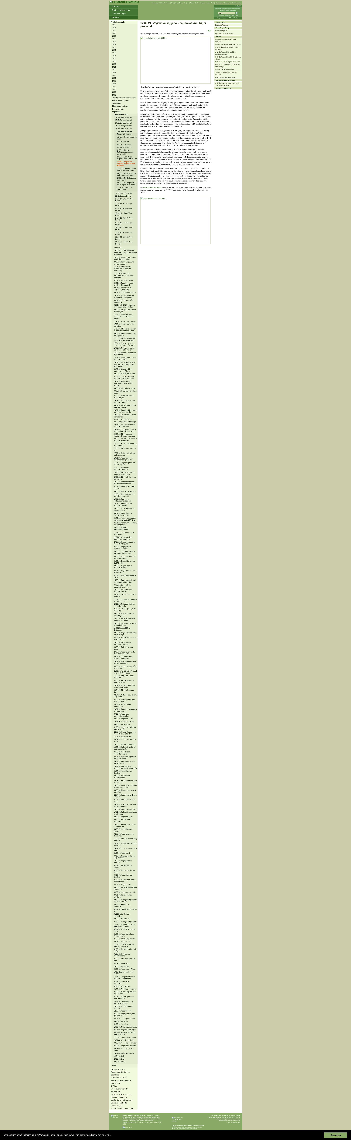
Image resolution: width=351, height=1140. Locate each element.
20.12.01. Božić (119, 1062)
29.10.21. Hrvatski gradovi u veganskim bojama (124, 543)
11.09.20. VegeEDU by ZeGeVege (122, 629)
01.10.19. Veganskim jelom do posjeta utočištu (125, 728)
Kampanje (219, 3)
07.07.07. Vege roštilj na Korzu (125, 1046)
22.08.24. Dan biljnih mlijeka (124, 374)
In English (238, 6)
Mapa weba (221, 15)
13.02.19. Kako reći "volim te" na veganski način (124, 748)
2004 (114, 86)
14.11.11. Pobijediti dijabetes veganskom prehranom (124, 978)
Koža (172, 3)
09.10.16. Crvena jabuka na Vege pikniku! (124, 857)
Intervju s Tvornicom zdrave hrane (127, 138)
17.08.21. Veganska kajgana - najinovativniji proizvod (126, 164)
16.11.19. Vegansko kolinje (124, 722)
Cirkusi (181, 3)
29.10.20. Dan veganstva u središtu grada (124, 615)
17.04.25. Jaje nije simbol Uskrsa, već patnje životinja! (124, 344)
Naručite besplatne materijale (122, 1109)
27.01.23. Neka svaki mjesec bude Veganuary (124, 454)
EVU (135, 1122)
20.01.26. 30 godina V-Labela (125, 293)
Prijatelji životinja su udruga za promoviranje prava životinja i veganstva (227, 9)
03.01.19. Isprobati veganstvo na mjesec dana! (125, 758)
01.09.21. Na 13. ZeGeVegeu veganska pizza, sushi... (125, 152)
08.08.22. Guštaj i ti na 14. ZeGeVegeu (227, 44)
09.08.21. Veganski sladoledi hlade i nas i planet (124, 557)
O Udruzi (114, 1086)
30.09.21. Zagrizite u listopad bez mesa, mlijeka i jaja (124, 552)
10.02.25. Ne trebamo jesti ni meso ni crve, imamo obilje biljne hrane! (124, 364)
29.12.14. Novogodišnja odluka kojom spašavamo (125, 901)
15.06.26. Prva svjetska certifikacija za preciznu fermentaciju (122, 269)
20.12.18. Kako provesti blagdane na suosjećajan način (125, 767)
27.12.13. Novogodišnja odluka (125, 922)
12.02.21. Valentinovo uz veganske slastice (123, 591)
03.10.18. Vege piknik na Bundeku (123, 772)
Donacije (238, 3)
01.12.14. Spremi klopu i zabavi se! (125, 910)
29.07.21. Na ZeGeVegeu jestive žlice (126, 179)
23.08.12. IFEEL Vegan (122, 964)
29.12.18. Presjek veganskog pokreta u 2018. (124, 762)
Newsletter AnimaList (118, 1078)
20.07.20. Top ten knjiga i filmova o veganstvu (123, 658)
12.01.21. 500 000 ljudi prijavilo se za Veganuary (125, 600)
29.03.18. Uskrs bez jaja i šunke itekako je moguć (126, 805)
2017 (114, 50)
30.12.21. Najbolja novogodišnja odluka (121, 528)
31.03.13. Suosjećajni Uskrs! (124, 939)
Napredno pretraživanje (231, 15)
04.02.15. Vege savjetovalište (125, 892)
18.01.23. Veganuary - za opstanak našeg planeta (123, 459)
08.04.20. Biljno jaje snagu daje (225, 77)
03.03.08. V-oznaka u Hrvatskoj (125, 1043)
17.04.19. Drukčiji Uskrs (122, 737)
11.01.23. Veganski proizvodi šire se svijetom (124, 464)
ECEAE (154, 1122)
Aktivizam (115, 17)
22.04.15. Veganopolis (122, 885)
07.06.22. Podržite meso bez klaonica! (124, 488)
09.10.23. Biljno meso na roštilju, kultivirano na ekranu (124, 435)
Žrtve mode (116, 103)
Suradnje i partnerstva (119, 1097)
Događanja (115, 1075)
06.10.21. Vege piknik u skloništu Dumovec (122, 548)
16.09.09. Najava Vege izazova (125, 1027)
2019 (114, 44)
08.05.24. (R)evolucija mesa (124, 388)
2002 (114, 92)
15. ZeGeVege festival (123, 126)
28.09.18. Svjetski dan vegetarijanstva (122, 777)
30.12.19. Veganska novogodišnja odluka (121, 715)
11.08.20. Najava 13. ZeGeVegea (124, 188)
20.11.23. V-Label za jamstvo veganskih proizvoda (124, 425)
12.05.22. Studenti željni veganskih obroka (123, 505)
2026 (114, 25)
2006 (114, 81)
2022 (114, 36)
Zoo (185, 3)
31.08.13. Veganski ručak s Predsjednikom (124, 935)
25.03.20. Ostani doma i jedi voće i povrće (124, 701)
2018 (114, 47)
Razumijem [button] (336, 1135)
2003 (114, 89)
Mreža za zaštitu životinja (120, 1089)
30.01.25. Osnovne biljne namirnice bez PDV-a (123, 370)
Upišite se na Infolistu (119, 1103)
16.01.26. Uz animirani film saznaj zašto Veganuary (124, 296)
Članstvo (226, 3)
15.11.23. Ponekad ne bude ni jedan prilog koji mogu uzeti (125, 430)
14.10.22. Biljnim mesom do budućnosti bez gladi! (124, 473)
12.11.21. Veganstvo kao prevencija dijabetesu (123, 538)
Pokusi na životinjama (120, 100)
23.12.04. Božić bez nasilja (124, 1053)
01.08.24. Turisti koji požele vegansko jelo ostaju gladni (124, 378)
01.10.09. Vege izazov (122, 1024)
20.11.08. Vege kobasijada (124, 1040)
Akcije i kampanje (118, 22)
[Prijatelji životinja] (124, 2)
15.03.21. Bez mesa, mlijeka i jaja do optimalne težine (125, 581)
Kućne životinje (200, 3)
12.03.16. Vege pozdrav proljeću (122, 862)
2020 (114, 42)
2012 (114, 64)
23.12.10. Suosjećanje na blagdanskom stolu (123, 1002)
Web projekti (115, 1083)
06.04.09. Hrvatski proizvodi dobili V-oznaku (124, 1034)
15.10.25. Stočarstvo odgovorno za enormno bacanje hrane (126, 330)
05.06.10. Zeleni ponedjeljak (124, 1019)
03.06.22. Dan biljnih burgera (125, 491)
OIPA (124, 1124)
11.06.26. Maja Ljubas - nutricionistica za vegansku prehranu (124, 275)
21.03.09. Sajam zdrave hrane (125, 1037)
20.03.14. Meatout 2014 (122, 919)
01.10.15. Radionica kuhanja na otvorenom (124, 881)
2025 (114, 28)
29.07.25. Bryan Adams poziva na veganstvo (125, 335)
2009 (114, 72)
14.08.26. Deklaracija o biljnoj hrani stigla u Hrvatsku (125, 258)
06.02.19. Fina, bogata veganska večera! (122, 753)
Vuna (176, 3)
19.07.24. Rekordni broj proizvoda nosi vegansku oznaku (123, 383)
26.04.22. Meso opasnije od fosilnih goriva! (124, 509)
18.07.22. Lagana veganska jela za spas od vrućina (124, 483)
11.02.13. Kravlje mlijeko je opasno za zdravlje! (124, 945)
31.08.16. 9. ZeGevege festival (123, 205)
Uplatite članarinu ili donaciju (121, 1100)
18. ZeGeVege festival (123, 117)
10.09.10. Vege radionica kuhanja (123, 1007)
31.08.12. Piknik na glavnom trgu (124, 960)
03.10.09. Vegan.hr (121, 1021)
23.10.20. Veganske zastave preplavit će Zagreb (124, 619)
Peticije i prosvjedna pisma (121, 1080)
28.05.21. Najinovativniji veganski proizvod (123, 567)
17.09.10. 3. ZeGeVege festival (123, 233)
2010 (114, 70)
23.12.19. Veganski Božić (123, 719)
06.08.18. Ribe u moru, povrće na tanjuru (125, 791)
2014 (114, 58)
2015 (114, 56)
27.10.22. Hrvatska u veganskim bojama (121, 468)
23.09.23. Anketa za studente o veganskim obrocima (125, 440)
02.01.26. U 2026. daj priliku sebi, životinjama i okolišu (124, 306)
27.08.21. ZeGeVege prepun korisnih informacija (127, 158)
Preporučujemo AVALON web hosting (227, 18)
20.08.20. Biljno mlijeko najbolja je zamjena (122, 643)
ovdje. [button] (108, 1135)
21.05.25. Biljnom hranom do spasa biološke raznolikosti (124, 339)
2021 (114, 39)
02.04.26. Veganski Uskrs (123, 280)
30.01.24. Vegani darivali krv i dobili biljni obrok (125, 406)
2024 (114, 30)
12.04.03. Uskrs (119, 1056)
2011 (114, 67)
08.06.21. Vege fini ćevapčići (224, 69)
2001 (114, 95)
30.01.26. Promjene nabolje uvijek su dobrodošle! (124, 284)
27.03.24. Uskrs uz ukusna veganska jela (124, 397)
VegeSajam (118, 248)
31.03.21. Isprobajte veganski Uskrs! (125, 576)
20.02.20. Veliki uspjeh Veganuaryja (122, 705)
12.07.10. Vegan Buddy (122, 1011)
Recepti (208, 3)
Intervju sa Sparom (124, 145)
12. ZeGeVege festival (123, 193)
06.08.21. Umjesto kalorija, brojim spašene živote (127, 174)
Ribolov (192, 3)
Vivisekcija (162, 3)
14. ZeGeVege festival (123, 128)
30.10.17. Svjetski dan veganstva (122, 821)
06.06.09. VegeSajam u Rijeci (125, 1030)
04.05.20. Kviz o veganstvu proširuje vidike (124, 681)
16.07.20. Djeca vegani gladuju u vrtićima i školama (125, 662)
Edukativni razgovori (124, 134)
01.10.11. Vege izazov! (122, 986)
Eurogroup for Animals (145, 1122)
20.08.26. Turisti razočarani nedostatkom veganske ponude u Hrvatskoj (125, 252)
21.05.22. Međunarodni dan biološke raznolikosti (124, 495)
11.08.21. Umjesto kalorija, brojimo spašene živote (127, 169)
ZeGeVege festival (121, 114)
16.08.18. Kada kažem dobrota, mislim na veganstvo (125, 786)
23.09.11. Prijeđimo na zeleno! (125, 989)
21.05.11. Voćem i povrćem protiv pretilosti (124, 998)
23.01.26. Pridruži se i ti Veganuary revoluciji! (122, 289)
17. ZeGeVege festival (123, 120)
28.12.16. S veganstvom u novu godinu (125, 849)
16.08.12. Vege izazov (122, 966)
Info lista (232, 3)
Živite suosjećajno (119, 14)
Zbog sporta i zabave (120, 106)
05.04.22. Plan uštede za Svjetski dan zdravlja (123, 514)
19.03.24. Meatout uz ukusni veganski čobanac (124, 401)
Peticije (213, 3)
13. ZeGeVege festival (123, 131)
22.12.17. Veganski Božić (123, 817)
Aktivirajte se (115, 1092)
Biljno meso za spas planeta (224, 33)
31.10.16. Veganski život (123, 853)
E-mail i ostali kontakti (233, 1122)
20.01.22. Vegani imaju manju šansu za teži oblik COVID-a (125, 519)
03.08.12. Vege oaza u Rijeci (124, 969)
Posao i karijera (116, 1106)
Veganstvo (155, 3)
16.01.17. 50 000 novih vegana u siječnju (125, 844)
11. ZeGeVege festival (123, 196)
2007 (114, 78)
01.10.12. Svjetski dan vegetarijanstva (122, 955)
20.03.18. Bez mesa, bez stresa (125, 809)
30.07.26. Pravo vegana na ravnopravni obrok (124, 263)
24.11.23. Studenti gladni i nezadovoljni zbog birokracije (125, 421)
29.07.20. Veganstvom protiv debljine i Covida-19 (124, 653)
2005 (114, 84)
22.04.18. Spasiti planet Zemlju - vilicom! (125, 796)
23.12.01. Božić (119, 1059)
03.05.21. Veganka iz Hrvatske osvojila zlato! (125, 572)
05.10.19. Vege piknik (122, 724)
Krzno (168, 3)
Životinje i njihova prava (121, 10)
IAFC (159, 1122)
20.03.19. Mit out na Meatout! (124, 744)
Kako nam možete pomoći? (121, 1095)
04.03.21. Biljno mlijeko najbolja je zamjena (122, 586)
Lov (188, 3)
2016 (114, 53)
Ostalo (114, 1065)
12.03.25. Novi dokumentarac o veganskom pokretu (125, 359)
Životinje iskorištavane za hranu (124, 98)
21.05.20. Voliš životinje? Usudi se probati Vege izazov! (125, 672)
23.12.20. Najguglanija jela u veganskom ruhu (124, 605)
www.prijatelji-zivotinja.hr (152, 187)
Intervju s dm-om (123, 142)
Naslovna (115, 7)
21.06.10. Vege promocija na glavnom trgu (124, 1015)
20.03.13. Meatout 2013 (122, 942)
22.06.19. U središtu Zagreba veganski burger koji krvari (124, 733)
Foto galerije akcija (118, 1069)
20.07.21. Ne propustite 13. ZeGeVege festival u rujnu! (127, 184)
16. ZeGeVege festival (123, 123)
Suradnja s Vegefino (221, 25)
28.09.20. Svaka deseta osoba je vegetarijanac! (125, 624)
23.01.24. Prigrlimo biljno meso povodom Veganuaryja (125, 411)
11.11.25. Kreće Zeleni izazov (125, 321)
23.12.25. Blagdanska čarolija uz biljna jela (125, 311)
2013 (114, 61)
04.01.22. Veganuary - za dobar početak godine (125, 524)
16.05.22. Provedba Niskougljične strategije (122, 500)
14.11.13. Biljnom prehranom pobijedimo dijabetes (124, 925)
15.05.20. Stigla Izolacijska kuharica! (124, 677)
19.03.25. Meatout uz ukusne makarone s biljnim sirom (124, 349)
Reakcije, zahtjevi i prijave (120, 1072)
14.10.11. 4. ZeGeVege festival (123, 228)
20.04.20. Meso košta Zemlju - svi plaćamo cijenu (125, 686)
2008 (114, 75)
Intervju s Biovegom (124, 147)
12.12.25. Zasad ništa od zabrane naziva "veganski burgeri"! (123, 316)
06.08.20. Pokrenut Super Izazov (123, 648)
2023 (114, 33)
